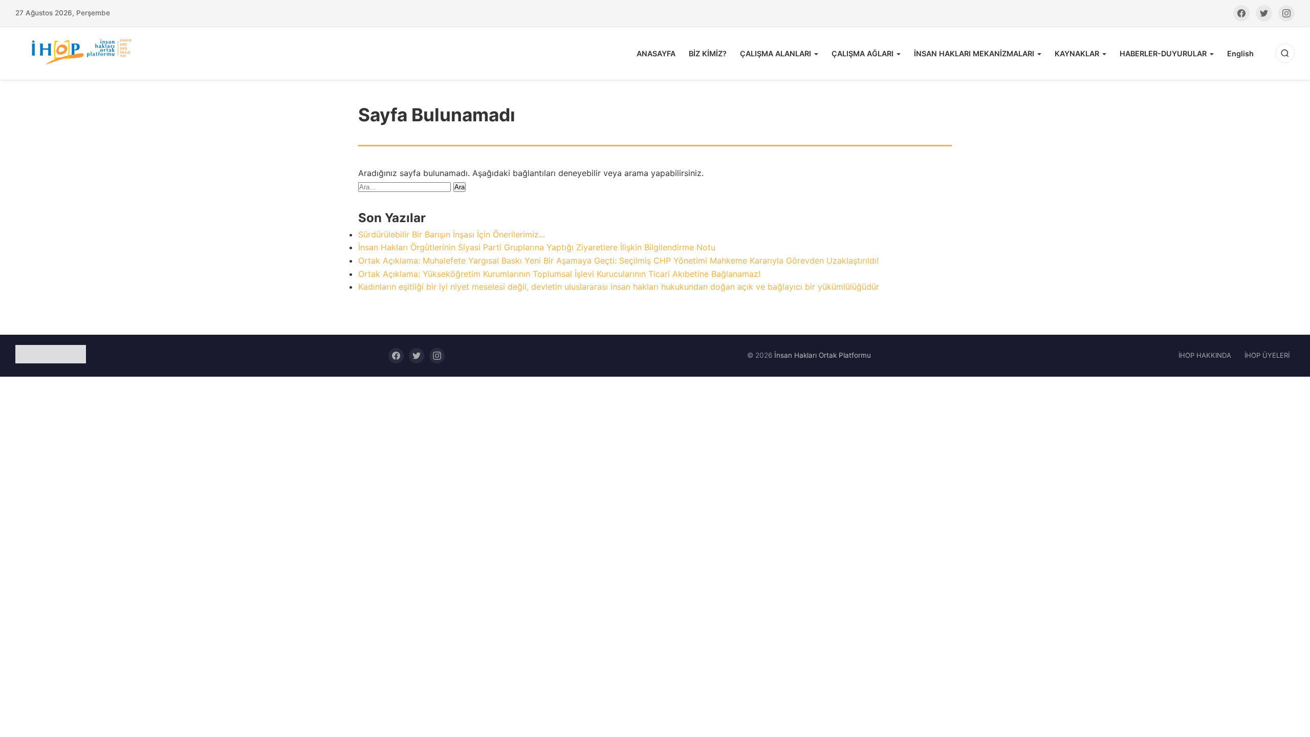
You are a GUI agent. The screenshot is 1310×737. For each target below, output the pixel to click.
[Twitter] (1264, 13)
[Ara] (1285, 53)
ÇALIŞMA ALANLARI (775, 53)
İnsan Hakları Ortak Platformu (822, 355)
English (1240, 53)
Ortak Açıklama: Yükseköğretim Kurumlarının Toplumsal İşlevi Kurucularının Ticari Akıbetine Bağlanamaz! (559, 274)
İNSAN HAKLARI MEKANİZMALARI (974, 53)
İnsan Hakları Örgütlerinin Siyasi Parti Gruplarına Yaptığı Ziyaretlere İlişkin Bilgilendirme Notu (536, 247)
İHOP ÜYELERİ (1267, 355)
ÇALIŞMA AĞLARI (862, 53)
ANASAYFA (656, 53)
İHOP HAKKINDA (1204, 355)
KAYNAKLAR (1077, 53)
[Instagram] (1286, 13)
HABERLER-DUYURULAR (1163, 53)
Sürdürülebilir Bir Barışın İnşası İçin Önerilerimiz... (451, 234)
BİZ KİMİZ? (708, 53)
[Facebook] (1241, 13)
